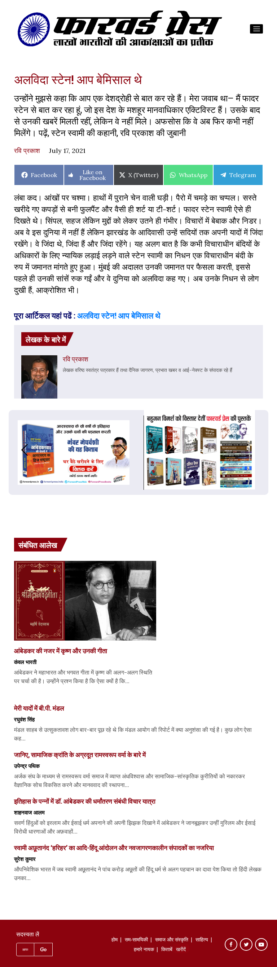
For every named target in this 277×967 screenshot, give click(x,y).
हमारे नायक (144, 950)
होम (114, 940)
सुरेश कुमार (25, 858)
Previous (17, 450)
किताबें (166, 950)
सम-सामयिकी (136, 940)
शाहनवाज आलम (29, 812)
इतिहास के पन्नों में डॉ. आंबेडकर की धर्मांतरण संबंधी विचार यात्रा (84, 801)
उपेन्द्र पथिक (27, 765)
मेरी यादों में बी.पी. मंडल (39, 708)
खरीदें (181, 950)
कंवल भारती (25, 661)
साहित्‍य (201, 940)
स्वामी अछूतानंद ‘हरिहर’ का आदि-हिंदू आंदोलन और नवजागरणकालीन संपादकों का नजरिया (114, 847)
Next (130, 450)
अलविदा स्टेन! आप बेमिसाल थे (119, 315)
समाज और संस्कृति (171, 940)
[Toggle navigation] (256, 29)
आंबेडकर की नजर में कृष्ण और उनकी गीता (60, 650)
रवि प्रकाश (27, 150)
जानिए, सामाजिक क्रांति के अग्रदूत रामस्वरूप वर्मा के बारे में (80, 754)
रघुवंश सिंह (24, 719)
